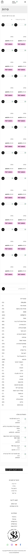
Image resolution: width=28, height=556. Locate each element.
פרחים (21, 402)
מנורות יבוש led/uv (21, 309)
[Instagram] (12, 545)
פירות (21, 396)
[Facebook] (20, 545)
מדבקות (24, 359)
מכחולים (24, 337)
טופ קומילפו (14, 524)
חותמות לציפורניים (21, 334)
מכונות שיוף (23, 305)
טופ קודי (14, 519)
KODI (24, 312)
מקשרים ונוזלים (22, 328)
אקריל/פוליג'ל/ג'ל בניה (20, 321)
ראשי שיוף (23, 353)
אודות (14, 486)
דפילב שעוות (14, 526)
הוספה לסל (21, 44)
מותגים (21, 379)
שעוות (24, 318)
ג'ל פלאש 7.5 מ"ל (21, 356)
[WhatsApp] (8, 545)
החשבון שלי (14, 488)
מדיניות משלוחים (14, 506)
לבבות (21, 376)
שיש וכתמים (20, 405)
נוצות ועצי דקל (19, 388)
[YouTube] (16, 545)
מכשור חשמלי (22, 340)
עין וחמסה (20, 393)
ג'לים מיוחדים (22, 324)
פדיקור (24, 347)
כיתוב (21, 370)
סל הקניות (14, 491)
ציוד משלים (23, 350)
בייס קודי (14, 517)
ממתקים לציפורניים (21, 343)
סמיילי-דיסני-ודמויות (18, 390)
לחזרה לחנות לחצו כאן (14, 470)
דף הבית (14, 483)
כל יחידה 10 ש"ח (19, 373)
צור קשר (14, 493)
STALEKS (23, 302)
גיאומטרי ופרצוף (19, 362)
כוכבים (21, 367)
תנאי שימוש (14, 504)
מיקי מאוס (20, 382)
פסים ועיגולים (19, 399)
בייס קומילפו (14, 521)
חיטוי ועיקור (23, 331)
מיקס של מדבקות (18, 385)
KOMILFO (23, 315)
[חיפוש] (3, 289)
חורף (22, 365)
